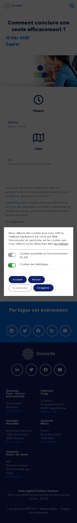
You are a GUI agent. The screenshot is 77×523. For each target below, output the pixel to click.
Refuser (36, 279)
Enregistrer (43, 287)
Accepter (18, 279)
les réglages (61, 243)
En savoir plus (20, 287)
